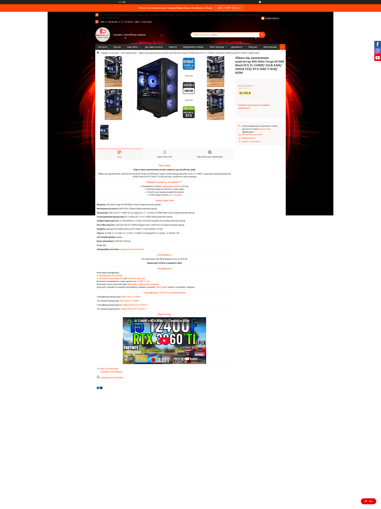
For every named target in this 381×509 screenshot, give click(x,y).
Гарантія (173, 47)
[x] (101, 388)
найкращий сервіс (171, 186)
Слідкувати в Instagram (111, 371)
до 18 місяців (175, 195)
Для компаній (270, 47)
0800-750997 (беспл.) (229, 8)
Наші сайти (132, 47)
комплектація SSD (136, 278)
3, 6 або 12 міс (143, 281)
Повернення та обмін (193, 47)
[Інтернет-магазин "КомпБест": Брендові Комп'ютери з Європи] (102, 34)
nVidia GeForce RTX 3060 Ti (135, 305)
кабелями (131, 284)
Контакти (102, 47)
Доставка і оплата (154, 47)
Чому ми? (252, 47)
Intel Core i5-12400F (130, 297)
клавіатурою (143, 284)
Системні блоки (129, 53)
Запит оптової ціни (109, 368)
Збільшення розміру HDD (111, 278)
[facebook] (98, 388)
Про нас (117, 47)
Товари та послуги (110, 53)
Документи (236, 47)
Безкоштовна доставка (252, 134)
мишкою (155, 284)
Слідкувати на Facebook (111, 377)
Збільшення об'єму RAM (110, 275)
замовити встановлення (132, 249)
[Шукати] (262, 35)
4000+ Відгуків (217, 47)
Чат (371, 501)
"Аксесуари (161, 287)
